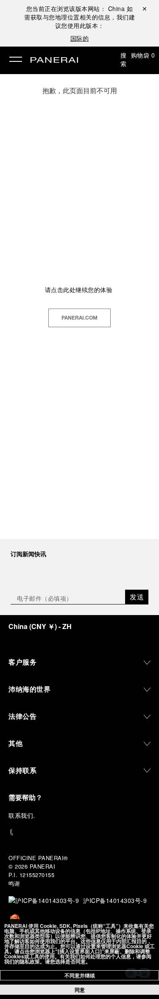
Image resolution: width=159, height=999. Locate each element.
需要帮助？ (25, 797)
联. (21, 815)
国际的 (79, 38)
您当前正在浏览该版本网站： (75, 8)
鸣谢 (14, 883)
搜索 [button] (123, 59)
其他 (15, 743)
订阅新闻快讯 (28, 553)
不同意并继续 (79, 975)
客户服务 (22, 662)
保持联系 (22, 770)
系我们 (24, 815)
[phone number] (79, 832)
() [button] (40, 626)
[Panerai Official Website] (54, 60)
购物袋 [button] (143, 55)
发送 (137, 597)
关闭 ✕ (144, 8)
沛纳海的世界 (29, 689)
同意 (80, 989)
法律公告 (22, 716)
